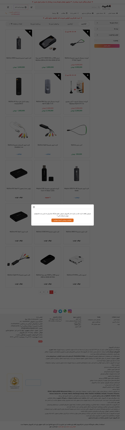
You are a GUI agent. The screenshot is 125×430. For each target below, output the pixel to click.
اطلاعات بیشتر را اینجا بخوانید (62, 220)
